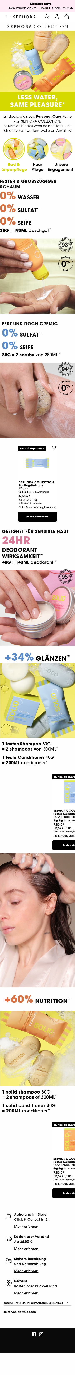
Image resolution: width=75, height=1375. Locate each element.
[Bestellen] (67, 17)
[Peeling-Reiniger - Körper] (37, 463)
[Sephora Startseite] (24, 17)
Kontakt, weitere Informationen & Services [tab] (34, 1302)
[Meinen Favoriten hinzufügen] (54, 447)
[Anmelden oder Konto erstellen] (57, 17)
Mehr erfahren (26, 1226)
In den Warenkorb (37, 516)
